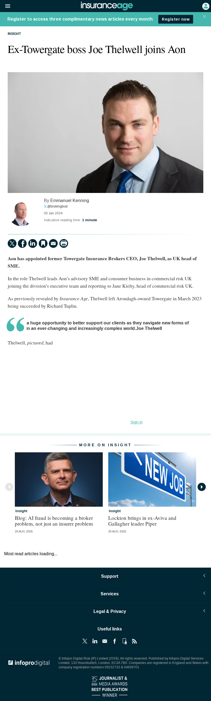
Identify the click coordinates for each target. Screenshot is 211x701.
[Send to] (53, 243)
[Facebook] (22, 243)
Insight (14, 34)
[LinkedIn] (32, 243)
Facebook (114, 641)
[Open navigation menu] (5, 6)
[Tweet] (12, 243)
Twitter (85, 641)
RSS (134, 641)
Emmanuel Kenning (69, 200)
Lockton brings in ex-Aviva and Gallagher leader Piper (142, 520)
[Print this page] (63, 243)
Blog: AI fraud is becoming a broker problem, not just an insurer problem (54, 520)
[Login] (205, 6)
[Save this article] (43, 243)
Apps (124, 641)
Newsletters (104, 641)
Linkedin (94, 641)
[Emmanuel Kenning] (21, 212)
